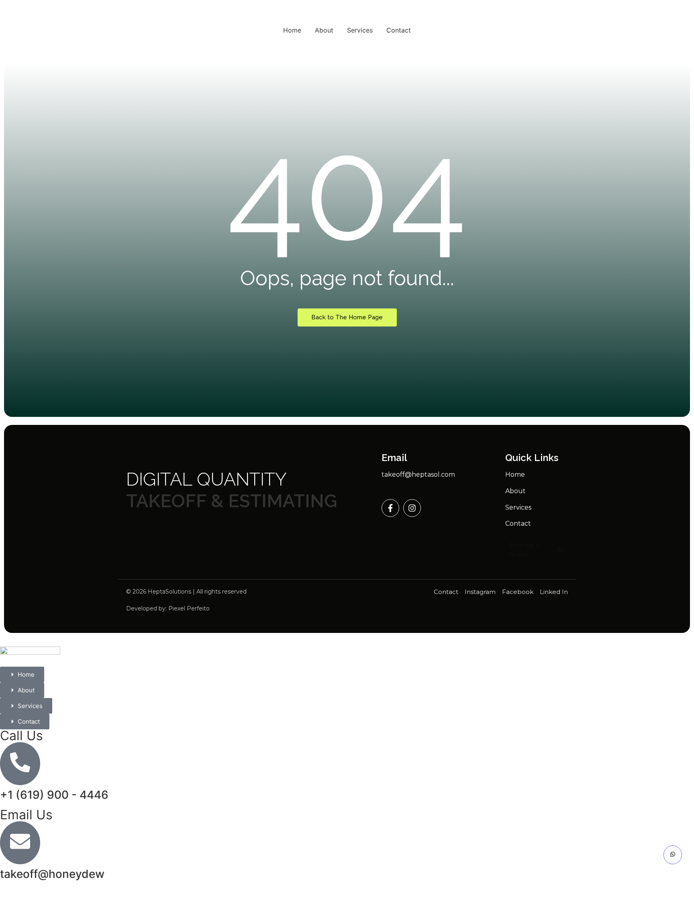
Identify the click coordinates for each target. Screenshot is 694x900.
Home (292, 30)
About (324, 30)
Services (360, 30)
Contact (398, 30)
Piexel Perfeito (189, 608)
